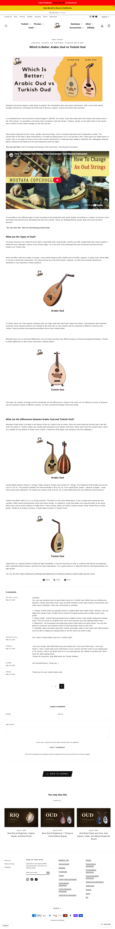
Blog (15, 16)
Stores (45, 16)
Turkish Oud (90, 885)
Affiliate (29, 16)
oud (51, 43)
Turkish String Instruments (68, 879)
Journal (59, 39)
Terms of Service (80, 754)
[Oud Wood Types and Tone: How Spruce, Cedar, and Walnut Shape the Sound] (94, 817)
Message (10, 724)
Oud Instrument (64, 864)
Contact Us (8, 16)
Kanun (88, 893)
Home (54, 39)
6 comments (69, 43)
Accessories (76, 28)
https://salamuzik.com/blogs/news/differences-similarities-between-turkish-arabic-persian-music (57, 574)
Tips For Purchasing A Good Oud (36, 228)
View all (57, 800)
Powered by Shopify (57, 920)
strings (73, 485)
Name (8, 714)
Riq (87, 897)
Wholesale (53, 16)
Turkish (25, 24)
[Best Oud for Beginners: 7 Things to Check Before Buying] (57, 817)
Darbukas (76, 24)
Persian (38, 24)
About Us (7, 860)
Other (89, 24)
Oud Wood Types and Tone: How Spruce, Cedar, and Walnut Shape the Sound (93, 836)
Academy (38, 16)
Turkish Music (59, 43)
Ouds (31, 28)
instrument (45, 43)
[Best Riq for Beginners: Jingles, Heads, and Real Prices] (21, 817)
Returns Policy (9, 864)
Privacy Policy (66, 754)
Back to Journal (59, 774)
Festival (22, 16)
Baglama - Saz (64, 860)
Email (60, 714)
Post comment (57, 747)
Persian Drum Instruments (95, 882)
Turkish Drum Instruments (67, 895)
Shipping (7, 867)
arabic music (36, 43)
